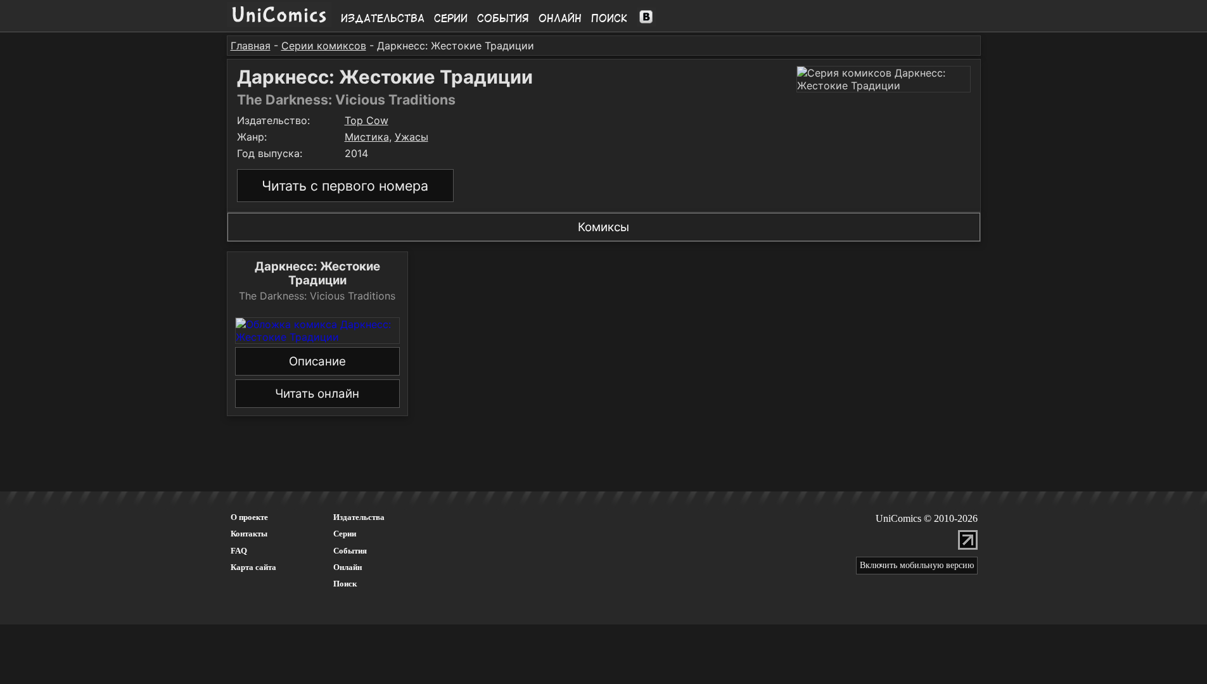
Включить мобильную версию (917, 565)
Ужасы (411, 136)
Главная (251, 45)
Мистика (367, 136)
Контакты (249, 533)
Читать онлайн (317, 393)
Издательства (383, 18)
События (503, 18)
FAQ (239, 550)
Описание (317, 361)
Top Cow (366, 120)
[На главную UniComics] (279, 23)
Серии (451, 18)
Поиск (609, 18)
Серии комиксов (323, 45)
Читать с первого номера (345, 185)
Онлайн (560, 18)
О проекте (249, 517)
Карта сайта (253, 567)
